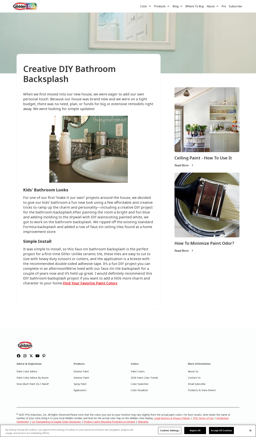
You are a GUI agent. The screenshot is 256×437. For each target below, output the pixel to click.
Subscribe (235, 6)
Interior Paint (81, 371)
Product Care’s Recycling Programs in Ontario (109, 421)
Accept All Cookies (221, 430)
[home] (25, 6)
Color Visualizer (139, 390)
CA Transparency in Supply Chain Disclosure (56, 421)
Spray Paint (80, 384)
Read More (181, 165)
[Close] (250, 430)
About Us (193, 371)
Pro (224, 6)
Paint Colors (138, 371)
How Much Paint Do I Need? (33, 384)
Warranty (143, 421)
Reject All (195, 430)
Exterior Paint (81, 377)
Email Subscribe (196, 384)
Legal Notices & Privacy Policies (172, 418)
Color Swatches (140, 384)
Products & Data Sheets (202, 390)
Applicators (80, 390)
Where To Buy (194, 6)
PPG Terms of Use (203, 418)
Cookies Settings (169, 430)
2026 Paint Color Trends (144, 377)
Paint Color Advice (27, 371)
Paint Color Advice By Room (33, 377)
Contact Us (194, 377)
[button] (146, 6)
